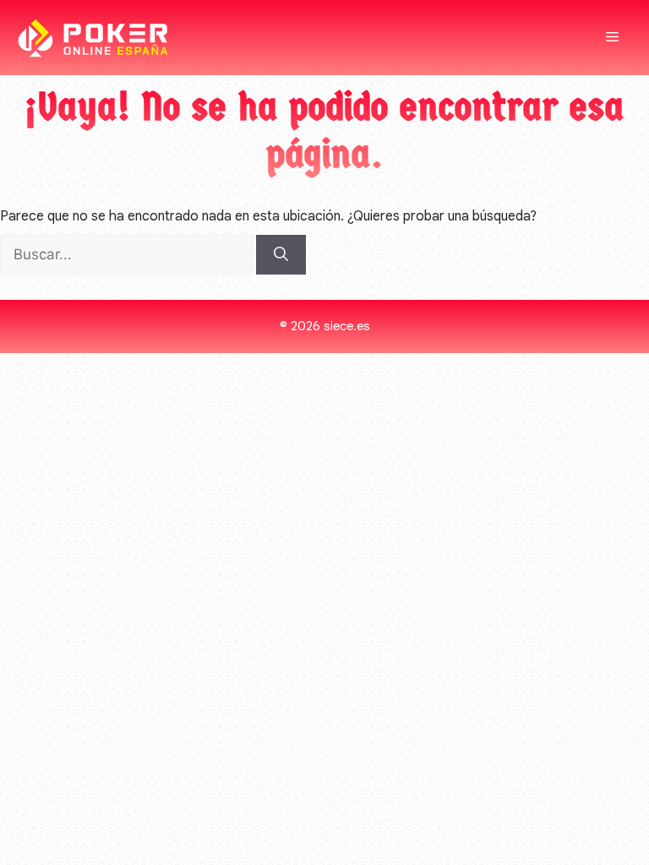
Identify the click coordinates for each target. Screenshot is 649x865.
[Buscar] (281, 255)
